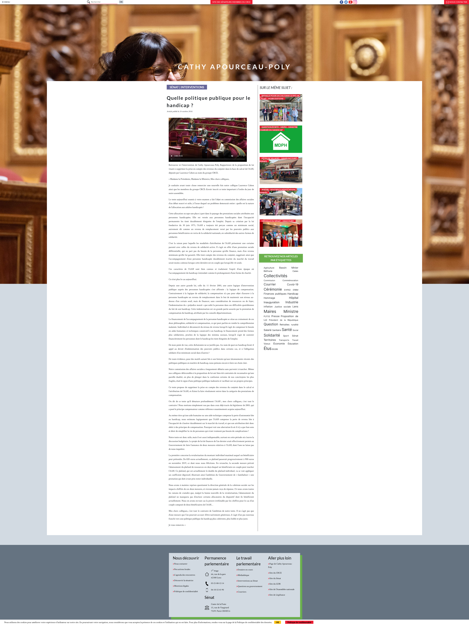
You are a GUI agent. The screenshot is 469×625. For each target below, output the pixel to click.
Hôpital (293, 297)
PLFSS (267, 316)
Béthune (268, 271)
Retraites (284, 324)
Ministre (290, 311)
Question (271, 324)
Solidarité (272, 335)
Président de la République (283, 320)
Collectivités (275, 275)
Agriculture (269, 268)
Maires (270, 311)
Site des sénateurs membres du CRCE (231, 2)
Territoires (270, 339)
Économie (279, 343)
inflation (268, 306)
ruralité (294, 324)
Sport (286, 335)
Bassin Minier (288, 267)
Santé (287, 329)
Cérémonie (273, 289)
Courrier (270, 284)
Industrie (291, 302)
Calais (295, 271)
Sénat (295, 335)
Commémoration (290, 280)
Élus (268, 348)
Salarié (268, 330)
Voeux (267, 343)
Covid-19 (292, 284)
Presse (275, 316)
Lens (295, 306)
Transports (284, 340)
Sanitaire (276, 330)
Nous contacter (458, 2)
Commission (269, 280)
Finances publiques (275, 293)
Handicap (292, 293)
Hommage (269, 298)
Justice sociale (282, 306)
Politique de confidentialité (299, 622)
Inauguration (271, 302)
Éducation (293, 343)
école (275, 349)
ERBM (295, 290)
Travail (295, 340)
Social (295, 330)
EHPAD (287, 290)
